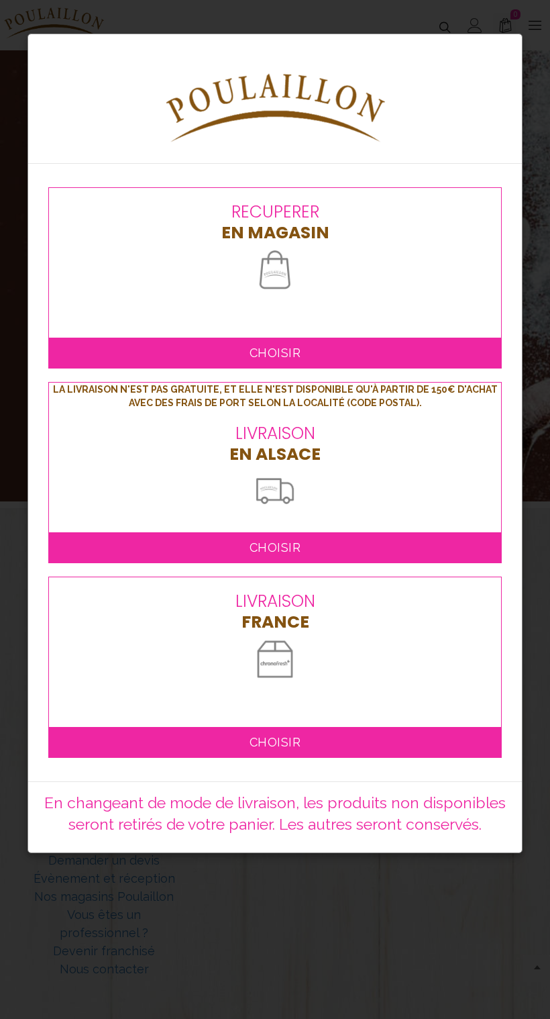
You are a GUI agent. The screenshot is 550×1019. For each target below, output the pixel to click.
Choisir (275, 353)
